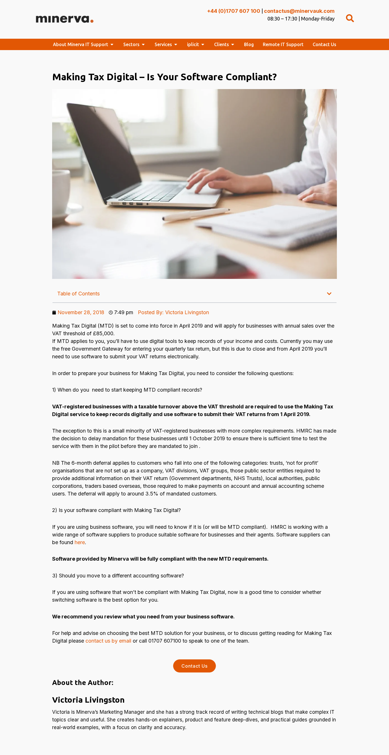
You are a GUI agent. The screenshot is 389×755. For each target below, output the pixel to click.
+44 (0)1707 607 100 (233, 11)
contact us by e (103, 641)
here (80, 542)
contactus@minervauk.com (299, 11)
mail (126, 641)
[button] (329, 293)
